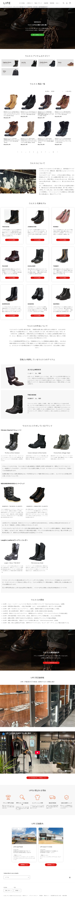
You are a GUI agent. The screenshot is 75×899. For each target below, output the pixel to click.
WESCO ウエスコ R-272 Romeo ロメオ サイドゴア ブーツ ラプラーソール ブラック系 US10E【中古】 (29, 113)
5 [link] (37, 152)
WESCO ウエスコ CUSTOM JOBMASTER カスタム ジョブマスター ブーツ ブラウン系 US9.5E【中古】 (12, 140)
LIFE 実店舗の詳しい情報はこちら (37, 777)
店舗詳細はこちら (24, 864)
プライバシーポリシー (33, 895)
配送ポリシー (46, 895)
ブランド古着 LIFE (10, 895)
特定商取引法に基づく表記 (56, 895)
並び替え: (47, 91)
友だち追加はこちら (37, 34)
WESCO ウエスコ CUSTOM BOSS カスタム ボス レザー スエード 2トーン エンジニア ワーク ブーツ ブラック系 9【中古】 (63, 140)
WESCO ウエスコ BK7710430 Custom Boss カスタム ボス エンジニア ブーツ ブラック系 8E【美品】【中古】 (46, 140)
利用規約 (41, 895)
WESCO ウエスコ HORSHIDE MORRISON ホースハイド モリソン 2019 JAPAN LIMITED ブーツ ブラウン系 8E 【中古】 (46, 113)
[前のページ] (17, 152)
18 (53, 152)
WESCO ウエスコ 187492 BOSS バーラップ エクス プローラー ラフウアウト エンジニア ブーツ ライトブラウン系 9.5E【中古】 (12, 113)
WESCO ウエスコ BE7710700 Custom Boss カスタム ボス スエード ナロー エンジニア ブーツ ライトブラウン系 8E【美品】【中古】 (29, 140)
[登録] (28, 877)
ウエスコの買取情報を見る (51, 662)
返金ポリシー (25, 895)
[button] (57, 3)
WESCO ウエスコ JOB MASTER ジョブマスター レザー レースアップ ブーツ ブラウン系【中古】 (63, 113)
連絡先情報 (64, 895)
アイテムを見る (12, 239)
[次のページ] (57, 152)
